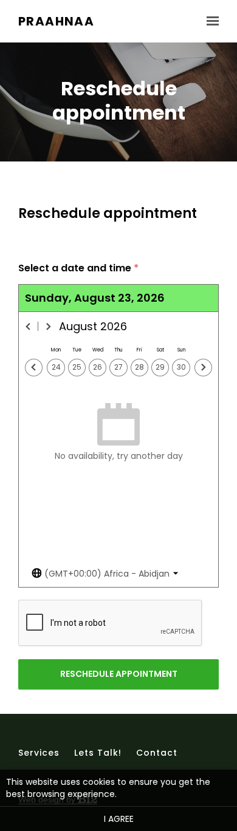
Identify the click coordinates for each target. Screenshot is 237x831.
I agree (119, 819)
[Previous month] (28, 327)
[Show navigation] (210, 21)
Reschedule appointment (118, 674)
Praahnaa (56, 21)
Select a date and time (78, 268)
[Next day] (203, 367)
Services (39, 753)
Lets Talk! (98, 753)
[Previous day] (34, 367)
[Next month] (48, 327)
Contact (156, 753)
